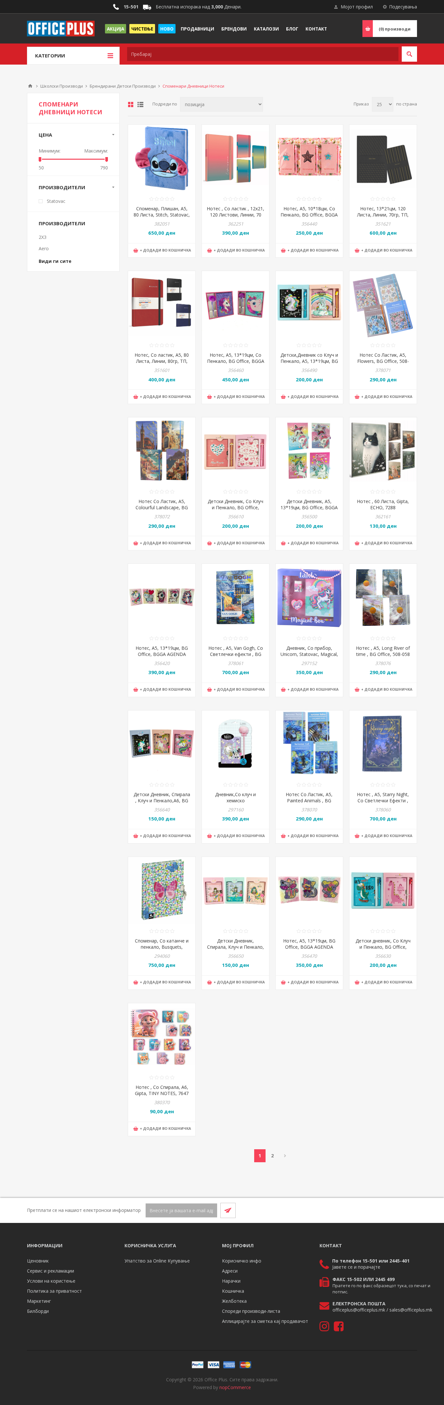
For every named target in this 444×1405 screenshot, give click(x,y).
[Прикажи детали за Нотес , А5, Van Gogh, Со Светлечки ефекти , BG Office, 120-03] (235, 597)
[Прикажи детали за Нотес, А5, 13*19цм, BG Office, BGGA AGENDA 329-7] (309, 890)
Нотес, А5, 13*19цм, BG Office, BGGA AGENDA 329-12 (162, 654)
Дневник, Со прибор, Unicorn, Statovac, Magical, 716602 (309, 654)
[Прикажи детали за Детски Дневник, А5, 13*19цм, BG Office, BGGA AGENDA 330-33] (309, 451)
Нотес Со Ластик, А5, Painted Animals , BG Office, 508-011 (309, 800)
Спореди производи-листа (251, 1311)
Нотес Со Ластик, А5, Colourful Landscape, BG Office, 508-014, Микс (162, 507)
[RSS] (409, 1210)
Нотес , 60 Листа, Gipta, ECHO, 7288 (383, 504)
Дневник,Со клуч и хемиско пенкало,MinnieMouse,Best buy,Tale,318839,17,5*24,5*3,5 (235, 803)
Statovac (56, 201)
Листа (140, 104)
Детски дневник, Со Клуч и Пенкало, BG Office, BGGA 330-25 (383, 947)
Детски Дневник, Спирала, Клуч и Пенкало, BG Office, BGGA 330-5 (235, 947)
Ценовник (38, 1261)
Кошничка (233, 1291)
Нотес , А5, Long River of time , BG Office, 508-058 (383, 651)
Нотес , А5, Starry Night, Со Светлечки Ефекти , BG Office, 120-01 (383, 800)
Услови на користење (51, 1281)
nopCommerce (235, 1387)
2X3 (42, 237)
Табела (131, 104)
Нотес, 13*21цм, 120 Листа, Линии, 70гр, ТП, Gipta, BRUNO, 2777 (383, 214)
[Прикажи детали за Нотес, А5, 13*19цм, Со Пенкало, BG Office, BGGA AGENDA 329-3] (235, 304)
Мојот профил (357, 7)
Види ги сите (55, 261)
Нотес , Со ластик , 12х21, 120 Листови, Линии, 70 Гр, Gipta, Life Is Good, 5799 (235, 217)
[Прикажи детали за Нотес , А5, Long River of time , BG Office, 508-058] (383, 597)
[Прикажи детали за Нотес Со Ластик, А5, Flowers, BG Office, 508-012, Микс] (383, 304)
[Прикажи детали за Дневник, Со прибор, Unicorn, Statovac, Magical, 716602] (309, 597)
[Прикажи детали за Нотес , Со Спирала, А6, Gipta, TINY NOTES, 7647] (161, 1036)
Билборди (38, 1311)
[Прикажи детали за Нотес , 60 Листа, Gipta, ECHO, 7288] (383, 451)
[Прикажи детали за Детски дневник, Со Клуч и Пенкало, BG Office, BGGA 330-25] (383, 890)
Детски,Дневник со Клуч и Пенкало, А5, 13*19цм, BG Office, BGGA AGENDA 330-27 (309, 364)
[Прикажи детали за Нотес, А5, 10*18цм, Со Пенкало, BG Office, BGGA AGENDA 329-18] (309, 158)
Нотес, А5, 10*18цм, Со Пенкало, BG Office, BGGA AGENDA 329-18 (309, 214)
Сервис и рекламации (50, 1271)
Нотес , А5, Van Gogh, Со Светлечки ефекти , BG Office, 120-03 (235, 654)
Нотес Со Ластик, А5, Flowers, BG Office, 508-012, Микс (383, 361)
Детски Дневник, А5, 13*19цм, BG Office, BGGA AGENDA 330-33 (309, 507)
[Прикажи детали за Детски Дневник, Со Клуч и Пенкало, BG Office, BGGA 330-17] (235, 451)
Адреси (230, 1271)
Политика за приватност (54, 1291)
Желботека (234, 1301)
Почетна (30, 86)
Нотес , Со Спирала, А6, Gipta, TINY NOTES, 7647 (162, 1090)
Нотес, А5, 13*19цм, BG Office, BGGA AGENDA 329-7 (309, 947)
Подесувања (403, 7)
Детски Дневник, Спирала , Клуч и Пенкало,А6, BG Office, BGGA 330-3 (162, 800)
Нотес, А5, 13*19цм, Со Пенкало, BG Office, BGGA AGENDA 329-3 (235, 361)
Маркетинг (39, 1301)
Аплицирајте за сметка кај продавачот (265, 1321)
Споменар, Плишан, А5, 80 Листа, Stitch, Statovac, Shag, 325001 (162, 214)
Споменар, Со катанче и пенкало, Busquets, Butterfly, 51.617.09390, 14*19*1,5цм (162, 950)
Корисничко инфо (241, 1261)
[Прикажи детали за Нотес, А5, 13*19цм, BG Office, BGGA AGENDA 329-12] (161, 597)
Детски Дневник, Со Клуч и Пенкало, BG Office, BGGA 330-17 (235, 507)
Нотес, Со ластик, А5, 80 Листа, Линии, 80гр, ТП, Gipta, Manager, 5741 (162, 361)
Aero (44, 248)
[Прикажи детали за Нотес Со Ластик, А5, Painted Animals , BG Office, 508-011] (309, 744)
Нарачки (231, 1281)
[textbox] (262, 54)
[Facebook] (393, 1210)
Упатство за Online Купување (157, 1261)
